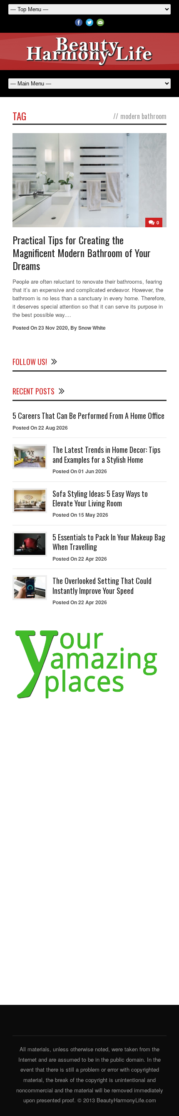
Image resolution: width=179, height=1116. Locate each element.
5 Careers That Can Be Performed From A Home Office (88, 415)
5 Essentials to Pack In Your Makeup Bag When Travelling (108, 542)
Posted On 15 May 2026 (80, 514)
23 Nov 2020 (53, 327)
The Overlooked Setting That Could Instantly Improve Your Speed (102, 585)
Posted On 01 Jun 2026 (79, 471)
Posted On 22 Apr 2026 (79, 558)
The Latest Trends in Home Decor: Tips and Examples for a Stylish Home (106, 454)
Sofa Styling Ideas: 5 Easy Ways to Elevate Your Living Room (100, 498)
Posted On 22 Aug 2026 (40, 427)
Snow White (92, 327)
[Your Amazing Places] (89, 699)
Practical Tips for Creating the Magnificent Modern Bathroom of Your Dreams (81, 252)
